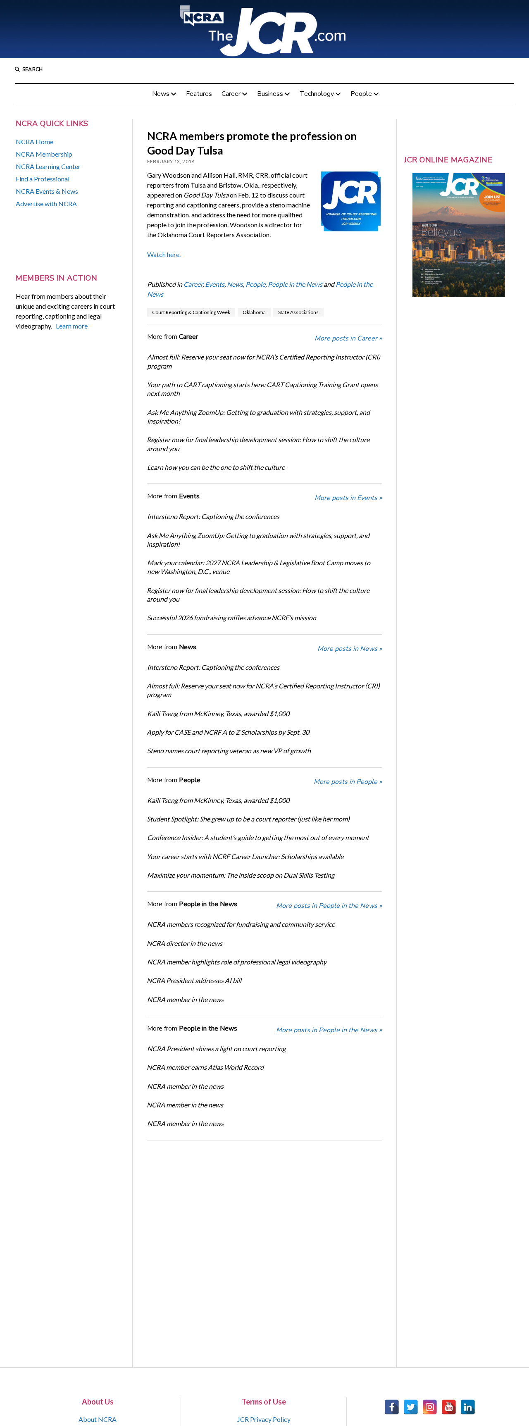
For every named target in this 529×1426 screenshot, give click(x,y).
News (160, 93)
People (361, 93)
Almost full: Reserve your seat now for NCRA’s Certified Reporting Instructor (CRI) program (263, 361)
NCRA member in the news (185, 999)
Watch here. (164, 254)
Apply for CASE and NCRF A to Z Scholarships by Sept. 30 (228, 732)
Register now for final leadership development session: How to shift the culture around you (258, 444)
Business (270, 93)
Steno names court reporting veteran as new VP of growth (229, 751)
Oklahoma (254, 312)
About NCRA (98, 1419)
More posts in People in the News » (329, 905)
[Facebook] (391, 1407)
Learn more (72, 326)
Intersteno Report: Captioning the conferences (213, 516)
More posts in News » (349, 648)
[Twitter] (410, 1407)
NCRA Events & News (47, 191)
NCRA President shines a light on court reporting (216, 1048)
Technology (317, 93)
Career (231, 93)
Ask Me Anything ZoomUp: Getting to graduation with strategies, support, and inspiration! (258, 416)
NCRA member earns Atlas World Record (205, 1067)
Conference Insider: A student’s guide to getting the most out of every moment (258, 837)
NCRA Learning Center (48, 166)
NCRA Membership (44, 154)
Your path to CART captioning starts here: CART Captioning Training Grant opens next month (262, 389)
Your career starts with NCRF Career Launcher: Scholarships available (245, 856)
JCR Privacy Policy (264, 1419)
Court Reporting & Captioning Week (191, 312)
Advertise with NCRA (46, 203)
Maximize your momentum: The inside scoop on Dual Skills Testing (240, 875)
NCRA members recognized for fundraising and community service (241, 924)
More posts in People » (348, 781)
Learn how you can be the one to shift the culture (216, 467)
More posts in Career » (348, 338)
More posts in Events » (348, 497)
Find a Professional (42, 179)
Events (214, 284)
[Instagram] (429, 1407)
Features (199, 93)
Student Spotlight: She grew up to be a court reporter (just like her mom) (248, 819)
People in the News (295, 284)
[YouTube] (448, 1407)
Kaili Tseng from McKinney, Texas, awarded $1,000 (218, 713)
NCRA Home (34, 141)
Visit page (264, 29)
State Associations (298, 312)
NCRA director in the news (184, 943)
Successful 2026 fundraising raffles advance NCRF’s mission (231, 617)
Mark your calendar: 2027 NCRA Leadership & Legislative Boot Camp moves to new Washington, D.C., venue (258, 567)
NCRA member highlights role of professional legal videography (236, 962)
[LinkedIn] (467, 1407)
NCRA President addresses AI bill (194, 980)
